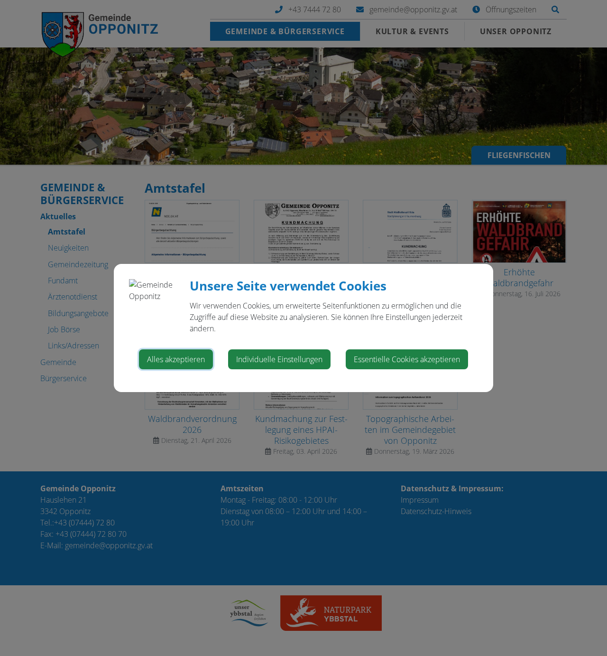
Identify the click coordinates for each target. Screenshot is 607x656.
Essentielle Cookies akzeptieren (407, 359)
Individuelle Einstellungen (279, 359)
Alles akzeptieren (176, 359)
